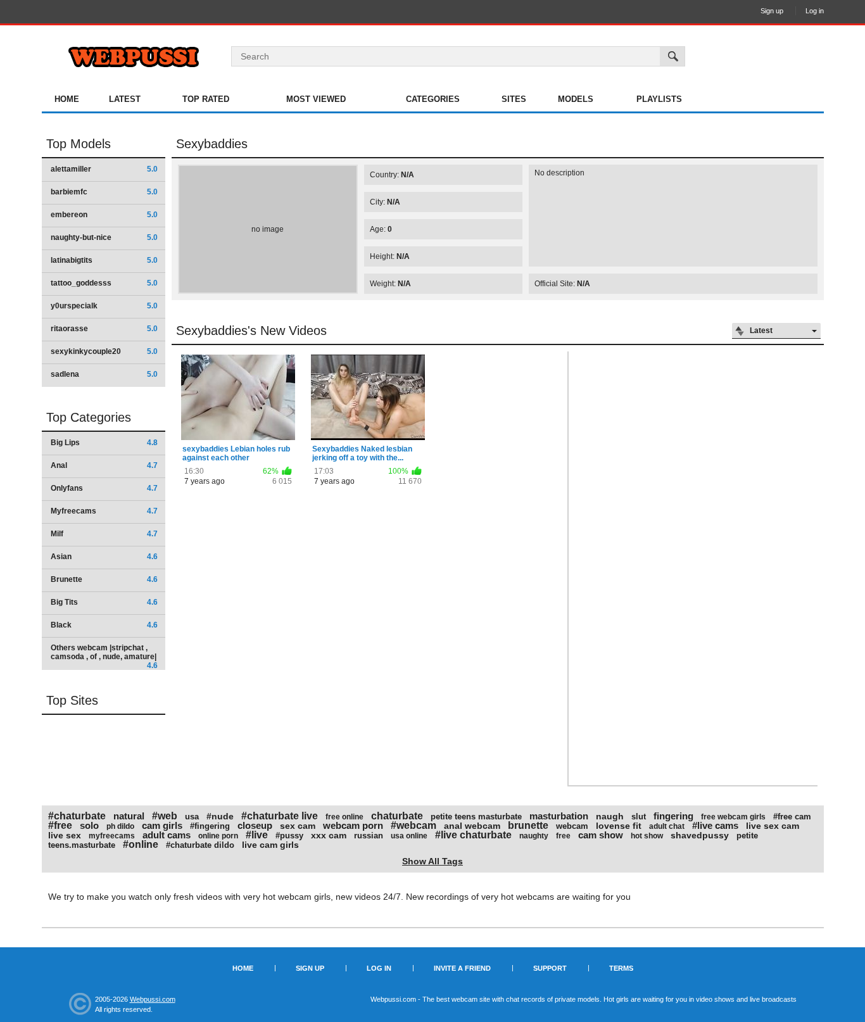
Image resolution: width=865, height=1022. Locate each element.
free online (344, 816)
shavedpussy (700, 835)
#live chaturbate (473, 835)
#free (60, 825)
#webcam (413, 825)
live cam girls (270, 845)
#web (164, 816)
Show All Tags (432, 861)
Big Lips (104, 442)
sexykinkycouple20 (104, 351)
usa (192, 816)
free (563, 835)
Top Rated (205, 99)
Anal (104, 465)
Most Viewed (316, 99)
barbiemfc (104, 191)
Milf (104, 533)
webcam (572, 826)
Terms (621, 968)
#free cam (792, 816)
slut (638, 816)
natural (128, 816)
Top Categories (88, 417)
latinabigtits (104, 260)
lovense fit (618, 826)
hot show (647, 835)
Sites (514, 99)
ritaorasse (104, 328)
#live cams (715, 825)
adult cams (166, 835)
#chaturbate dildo (200, 845)
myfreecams (112, 835)
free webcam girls (733, 816)
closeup (254, 825)
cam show (600, 835)
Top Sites (72, 700)
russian (368, 835)
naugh (610, 816)
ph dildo (120, 826)
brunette (528, 825)
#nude (220, 816)
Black (104, 625)
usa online (409, 835)
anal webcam (472, 826)
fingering (673, 816)
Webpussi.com (152, 999)
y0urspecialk (104, 305)
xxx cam (328, 835)
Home (66, 99)
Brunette (104, 579)
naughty (533, 835)
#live (257, 835)
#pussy (289, 835)
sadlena (104, 374)
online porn (218, 835)
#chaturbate (77, 816)
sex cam (297, 826)
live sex (64, 835)
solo (89, 825)
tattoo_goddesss (104, 283)
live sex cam (772, 826)
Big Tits (104, 602)
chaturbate (397, 816)
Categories (433, 99)
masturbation (558, 816)
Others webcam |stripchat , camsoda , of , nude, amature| (104, 656)
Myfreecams (104, 511)
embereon (104, 214)
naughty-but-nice (104, 237)
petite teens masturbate (476, 816)
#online (140, 844)
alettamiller (104, 169)
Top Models (78, 144)
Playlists (659, 99)
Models (575, 99)
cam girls (162, 825)
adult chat (667, 826)
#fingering (210, 826)
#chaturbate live (279, 816)
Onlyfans (104, 488)
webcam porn (353, 825)
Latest (125, 99)
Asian (104, 556)
